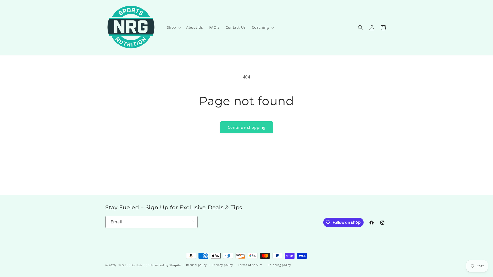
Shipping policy (279, 265)
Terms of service (250, 265)
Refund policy (196, 265)
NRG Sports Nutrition (134, 265)
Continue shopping (247, 127)
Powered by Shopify (165, 265)
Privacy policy (222, 265)
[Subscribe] (191, 222)
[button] (173, 27)
